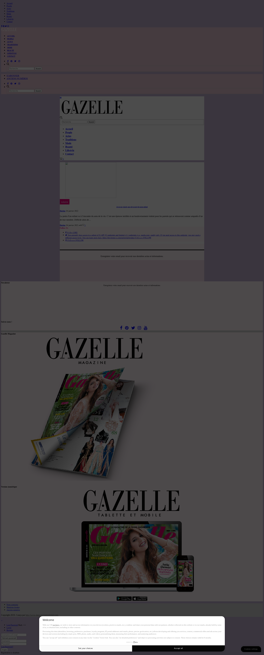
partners (56, 625)
